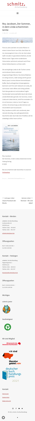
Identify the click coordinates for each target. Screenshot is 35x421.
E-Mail (22, 409)
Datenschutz (5, 397)
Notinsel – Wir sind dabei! (27, 200)
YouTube (19, 409)
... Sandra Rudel (10, 178)
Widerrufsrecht (6, 401)
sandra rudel (14, 33)
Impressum (5, 394)
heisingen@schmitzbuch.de (10, 273)
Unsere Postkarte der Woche (9, 200)
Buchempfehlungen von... (19, 178)
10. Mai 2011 (5, 33)
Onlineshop (6, 172)
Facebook (16, 409)
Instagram (12, 409)
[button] (3, 417)
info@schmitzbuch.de (8, 233)
